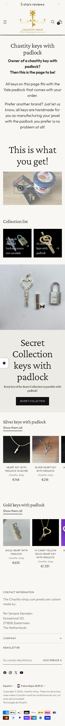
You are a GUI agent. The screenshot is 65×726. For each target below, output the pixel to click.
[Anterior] (6, 4)
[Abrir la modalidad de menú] (4, 21)
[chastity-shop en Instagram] (11, 673)
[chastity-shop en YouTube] (22, 673)
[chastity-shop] (33, 21)
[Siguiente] (58, 4)
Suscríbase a (52, 660)
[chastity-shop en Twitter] (16, 673)
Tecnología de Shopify (15, 702)
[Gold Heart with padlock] (16, 532)
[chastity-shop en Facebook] (5, 673)
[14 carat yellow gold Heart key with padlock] (45, 532)
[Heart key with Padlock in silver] (16, 449)
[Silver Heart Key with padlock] (45, 449)
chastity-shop (31, 691)
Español (7, 685)
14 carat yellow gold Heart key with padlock (45, 554)
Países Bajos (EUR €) (32, 685)
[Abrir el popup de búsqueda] (52, 21)
